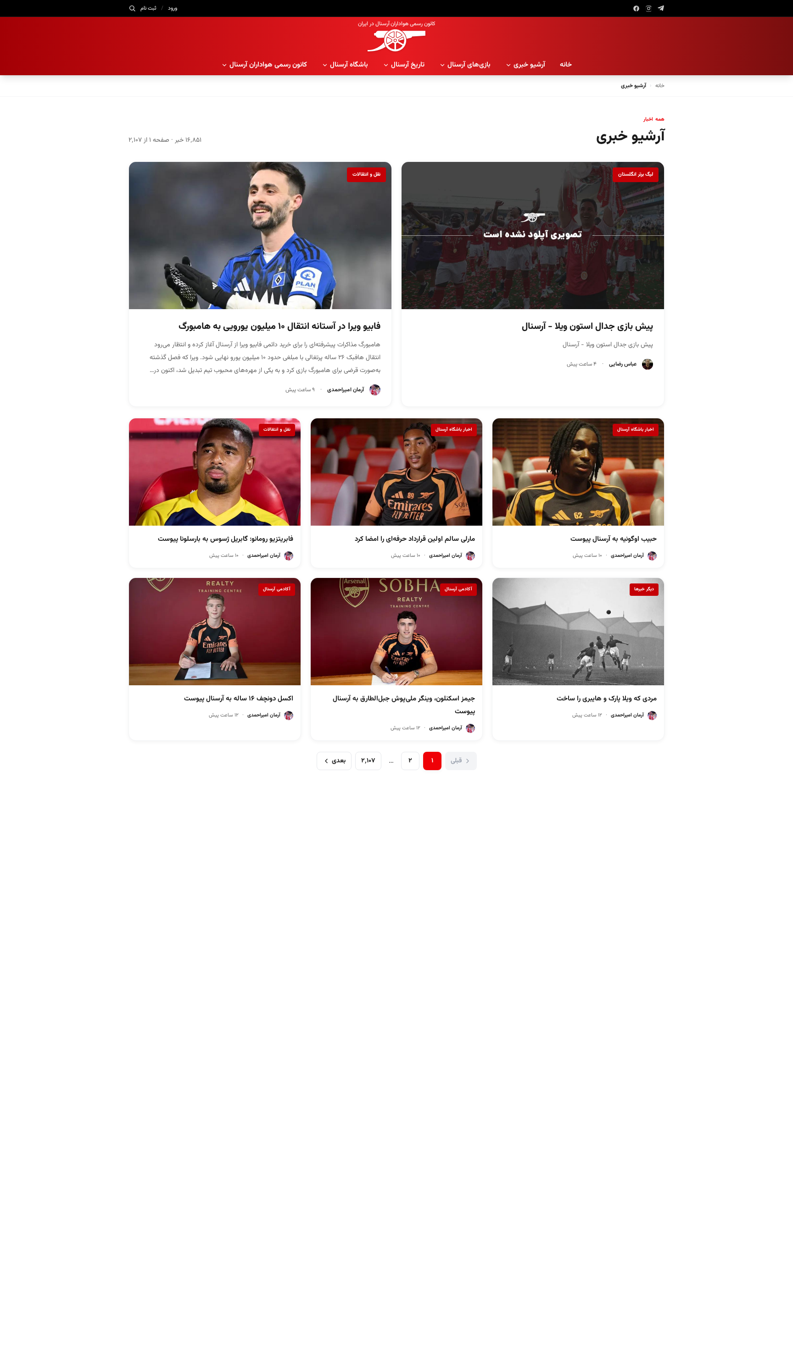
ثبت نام (148, 8)
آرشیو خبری (529, 65)
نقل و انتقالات (366, 174)
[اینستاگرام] (648, 8)
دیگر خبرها (644, 589)
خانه (566, 65)
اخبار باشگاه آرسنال (635, 429)
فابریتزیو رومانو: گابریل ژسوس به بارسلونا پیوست (225, 539)
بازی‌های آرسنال (469, 65)
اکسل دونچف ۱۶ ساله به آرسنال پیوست (238, 699)
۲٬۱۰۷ (368, 761)
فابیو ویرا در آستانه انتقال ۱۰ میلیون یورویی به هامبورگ (279, 326)
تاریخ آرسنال (407, 65)
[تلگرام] (661, 8)
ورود (172, 8)
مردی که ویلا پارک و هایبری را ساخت (607, 699)
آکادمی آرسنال (458, 589)
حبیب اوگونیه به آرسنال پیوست (613, 539)
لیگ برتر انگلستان (635, 174)
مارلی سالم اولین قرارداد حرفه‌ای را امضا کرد (415, 539)
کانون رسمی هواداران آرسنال (268, 65)
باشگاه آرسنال (349, 65)
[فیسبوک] (636, 8)
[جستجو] (132, 8)
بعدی (339, 761)
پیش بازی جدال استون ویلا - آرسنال (587, 326)
